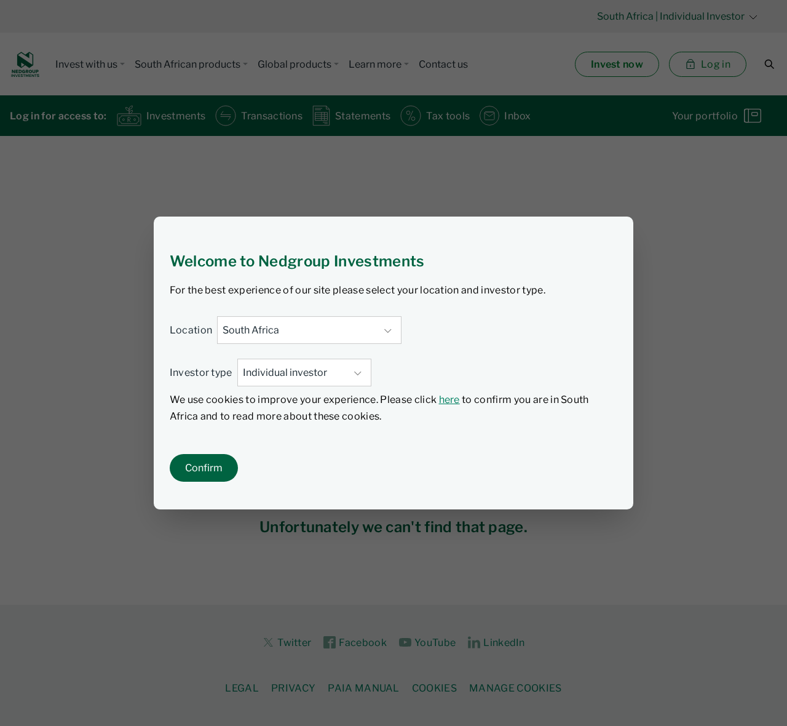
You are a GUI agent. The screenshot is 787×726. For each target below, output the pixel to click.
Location (191, 330)
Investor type (201, 372)
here (449, 399)
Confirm (204, 468)
